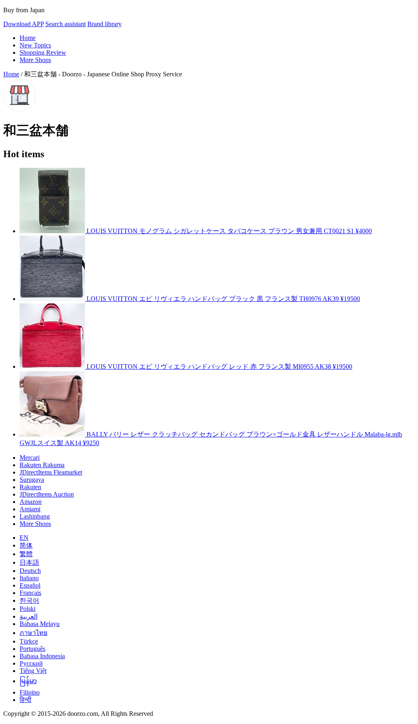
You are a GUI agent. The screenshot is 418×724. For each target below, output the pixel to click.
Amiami (30, 509)
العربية (29, 616)
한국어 (29, 600)
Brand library (104, 23)
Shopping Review (43, 52)
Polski (28, 608)
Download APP (23, 23)
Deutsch (30, 570)
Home (28, 37)
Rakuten (30, 486)
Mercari (30, 457)
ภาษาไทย (33, 632)
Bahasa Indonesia (42, 656)
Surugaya (32, 479)
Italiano (29, 578)
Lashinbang (35, 516)
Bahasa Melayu (40, 623)
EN (24, 537)
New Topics (35, 45)
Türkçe (29, 641)
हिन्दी (25, 699)
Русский (31, 663)
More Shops (35, 59)
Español (30, 585)
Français (30, 592)
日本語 (29, 562)
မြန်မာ (28, 680)
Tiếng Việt (33, 670)
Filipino (30, 692)
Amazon (31, 501)
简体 (26, 545)
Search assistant (65, 23)
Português (32, 648)
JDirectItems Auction (47, 494)
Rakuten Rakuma (42, 464)
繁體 (26, 553)
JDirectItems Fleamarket (51, 472)
